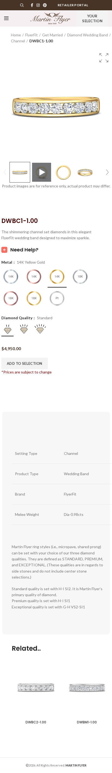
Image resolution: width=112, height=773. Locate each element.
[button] (104, 58)
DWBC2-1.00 (36, 722)
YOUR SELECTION (92, 18)
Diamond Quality (17, 318)
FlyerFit (31, 35)
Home (16, 35)
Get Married (52, 35)
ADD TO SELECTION (24, 363)
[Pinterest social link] (44, 5)
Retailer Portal (73, 5)
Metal (7, 262)
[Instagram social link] (38, 5)
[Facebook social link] (32, 5)
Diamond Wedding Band (87, 35)
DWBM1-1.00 (87, 722)
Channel (18, 41)
